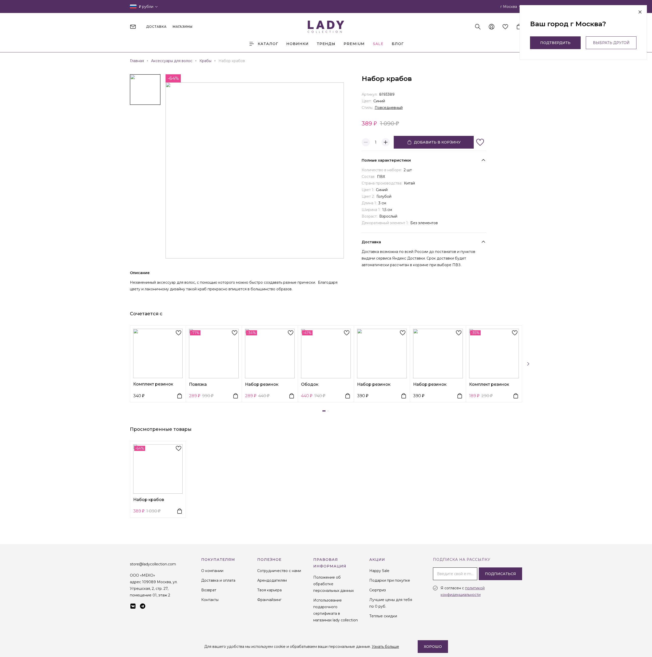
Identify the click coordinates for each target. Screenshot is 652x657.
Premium (354, 43)
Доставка (371, 242)
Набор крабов (148, 499)
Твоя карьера (269, 590)
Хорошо (433, 646)
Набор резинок (261, 384)
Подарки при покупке (389, 580)
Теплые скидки (383, 616)
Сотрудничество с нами (279, 570)
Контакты (210, 599)
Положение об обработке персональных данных (333, 584)
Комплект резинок (153, 384)
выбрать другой (611, 42)
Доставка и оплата (218, 580)
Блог (398, 43)
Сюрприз (377, 590)
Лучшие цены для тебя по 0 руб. (390, 603)
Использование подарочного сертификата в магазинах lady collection (335, 610)
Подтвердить (555, 42)
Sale (378, 43)
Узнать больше (385, 646)
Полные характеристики (386, 160)
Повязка (198, 384)
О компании (212, 570)
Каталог (268, 43)
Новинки (297, 43)
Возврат (208, 590)
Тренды (326, 43)
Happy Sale (379, 570)
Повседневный (389, 107)
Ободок (309, 384)
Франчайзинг (269, 599)
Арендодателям (272, 580)
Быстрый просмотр (158, 353)
